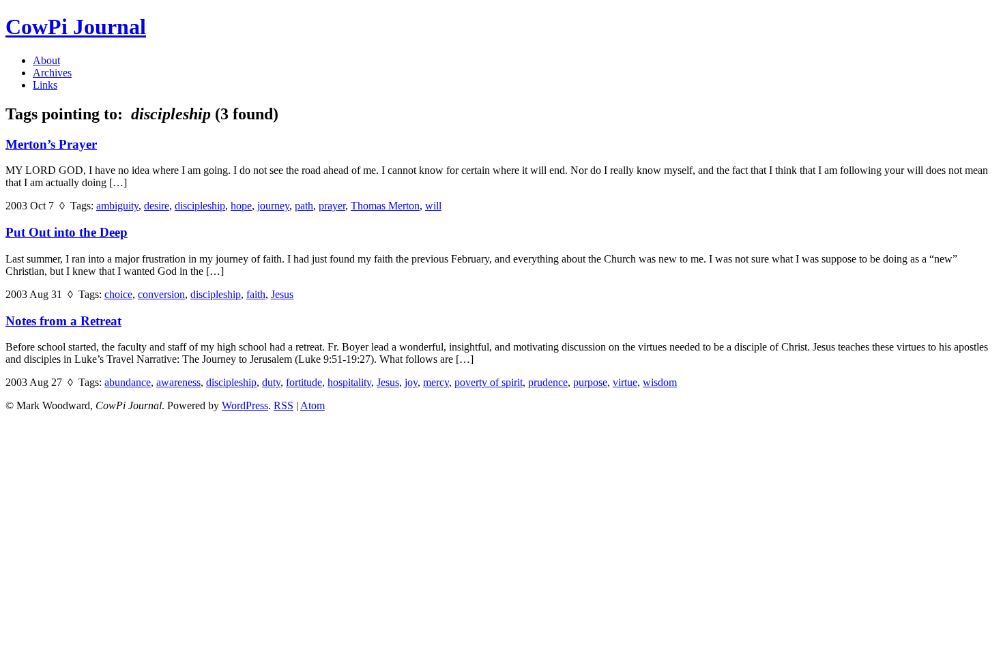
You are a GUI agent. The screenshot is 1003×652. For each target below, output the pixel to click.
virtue (625, 382)
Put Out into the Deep (66, 232)
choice (118, 294)
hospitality (349, 382)
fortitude (304, 382)
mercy (436, 382)
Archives (52, 72)
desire (156, 205)
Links (45, 85)
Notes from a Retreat (63, 321)
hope (241, 205)
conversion (161, 294)
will (433, 205)
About (46, 60)
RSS (283, 405)
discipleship (200, 205)
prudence (548, 382)
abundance (127, 382)
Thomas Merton (385, 205)
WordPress (245, 405)
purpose (590, 382)
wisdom (660, 382)
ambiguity (117, 205)
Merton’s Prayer (51, 144)
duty (271, 382)
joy (411, 382)
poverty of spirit (488, 382)
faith (255, 294)
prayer (332, 205)
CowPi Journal (75, 26)
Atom (312, 405)
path (304, 205)
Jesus (282, 294)
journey (273, 205)
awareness (178, 382)
